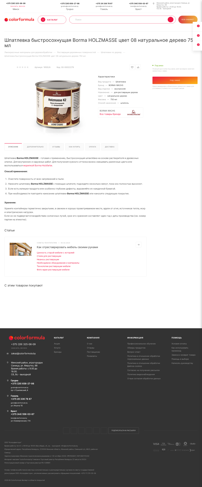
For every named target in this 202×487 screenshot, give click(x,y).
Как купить (74, 147)
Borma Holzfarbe (43, 165)
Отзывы (56, 147)
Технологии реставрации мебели (53, 266)
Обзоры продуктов (136, 348)
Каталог (59, 338)
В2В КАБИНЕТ (188, 19)
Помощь (177, 338)
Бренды (58, 352)
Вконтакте (66, 430)
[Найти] (170, 19)
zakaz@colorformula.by (23, 353)
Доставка (109, 147)
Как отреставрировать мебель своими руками (67, 247)
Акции (57, 343)
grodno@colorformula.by (70, 6)
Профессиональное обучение (141, 343)
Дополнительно (35, 147)
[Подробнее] (138, 244)
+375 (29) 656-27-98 (69, 3)
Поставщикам (93, 352)
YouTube (96, 430)
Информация (135, 338)
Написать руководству (182, 363)
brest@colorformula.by (138, 6)
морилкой (29, 165)
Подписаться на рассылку (123, 430)
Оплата (92, 147)
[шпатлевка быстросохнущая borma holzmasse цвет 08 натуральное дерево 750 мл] (58, 104)
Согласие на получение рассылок (143, 370)
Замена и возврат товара (183, 355)
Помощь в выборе (180, 359)
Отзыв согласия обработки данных (144, 378)
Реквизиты (92, 356)
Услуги (57, 348)
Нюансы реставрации (48, 259)
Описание (13, 147)
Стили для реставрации (49, 256)
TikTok (104, 430)
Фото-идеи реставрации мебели (53, 269)
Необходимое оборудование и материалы (58, 263)
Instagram (81, 430)
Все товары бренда (110, 114)
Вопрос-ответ (133, 352)
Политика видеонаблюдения (141, 374)
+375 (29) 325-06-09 (15, 3)
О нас (89, 343)
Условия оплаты (179, 343)
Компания (93, 338)
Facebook (74, 430)
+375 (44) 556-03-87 (138, 3)
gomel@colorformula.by (104, 6)
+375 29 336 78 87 (104, 3)
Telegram (89, 430)
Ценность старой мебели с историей (55, 252)
